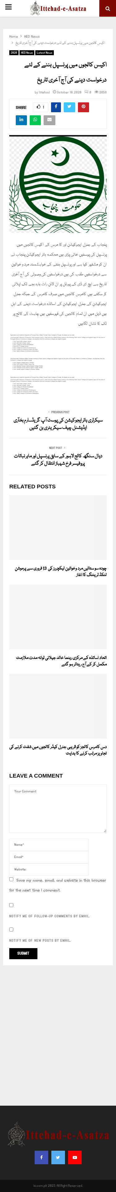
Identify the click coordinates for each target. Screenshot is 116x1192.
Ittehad (44, 92)
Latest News (44, 53)
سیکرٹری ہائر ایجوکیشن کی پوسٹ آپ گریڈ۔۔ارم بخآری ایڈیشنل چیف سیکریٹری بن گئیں (58, 424)
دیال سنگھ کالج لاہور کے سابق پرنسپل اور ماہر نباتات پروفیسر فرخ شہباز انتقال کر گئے (58, 460)
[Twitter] (58, 1157)
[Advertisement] (58, 1035)
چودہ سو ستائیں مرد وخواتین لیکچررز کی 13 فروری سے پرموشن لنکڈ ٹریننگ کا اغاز (61, 571)
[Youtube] (75, 1157)
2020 (14, 53)
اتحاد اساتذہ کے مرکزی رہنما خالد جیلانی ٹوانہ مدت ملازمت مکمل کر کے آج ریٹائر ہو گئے (61, 661)
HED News (27, 53)
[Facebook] (41, 1157)
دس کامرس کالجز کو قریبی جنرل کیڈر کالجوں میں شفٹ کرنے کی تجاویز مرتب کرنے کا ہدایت (58, 750)
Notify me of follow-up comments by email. (49, 916)
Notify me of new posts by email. (40, 940)
